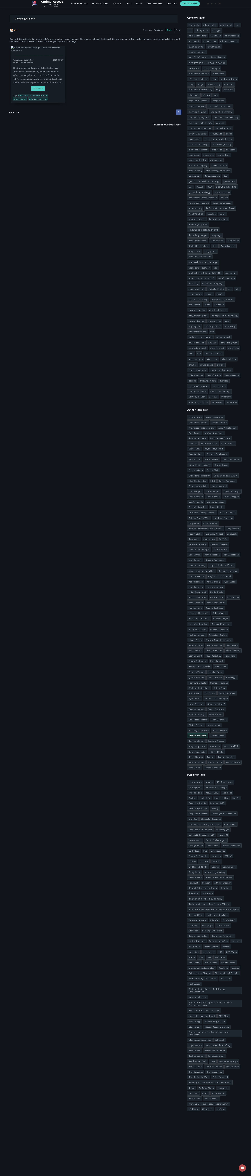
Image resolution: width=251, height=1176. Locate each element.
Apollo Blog (212, 792)
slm (199, 353)
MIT (220, 952)
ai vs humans (229, 41)
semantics (233, 348)
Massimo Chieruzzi (199, 613)
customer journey (222, 144)
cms (216, 95)
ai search (194, 41)
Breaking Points (197, 803)
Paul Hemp (230, 656)
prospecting (214, 321)
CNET (212, 481)
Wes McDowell (233, 762)
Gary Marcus (233, 528)
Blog (139, 3)
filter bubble (219, 165)
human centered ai (199, 203)
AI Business (225, 782)
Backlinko (205, 798)
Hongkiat (193, 882)
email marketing (197, 160)
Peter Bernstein (200, 666)
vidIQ (205, 1093)
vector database (197, 391)
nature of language (212, 283)
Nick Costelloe (214, 650)
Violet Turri (215, 762)
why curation (198, 402)
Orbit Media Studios (200, 973)
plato (207, 304)
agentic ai (226, 25)
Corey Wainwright (198, 486)
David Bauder (196, 496)
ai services (209, 41)
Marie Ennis (216, 592)
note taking (195, 294)
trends (192, 380)
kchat (222, 214)
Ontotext (223, 968)
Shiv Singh (196, 725)
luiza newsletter (198, 936)
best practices (228, 79)
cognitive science (199, 100)
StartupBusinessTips (200, 1040)
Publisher (158, 30)
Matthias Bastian (198, 624)
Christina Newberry (199, 475)
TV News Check (206, 1088)
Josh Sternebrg (197, 565)
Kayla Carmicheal (219, 576)
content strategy (200, 122)
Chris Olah (212, 470)
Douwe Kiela (216, 507)
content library (29, 95)
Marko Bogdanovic (216, 602)
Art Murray (194, 433)
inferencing (195, 208)
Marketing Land (197, 941)
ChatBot (193, 819)
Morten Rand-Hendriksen (218, 640)
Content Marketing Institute (204, 824)
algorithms (196, 46)
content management (199, 117)
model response (226, 278)
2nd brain (194, 25)
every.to (216, 856)
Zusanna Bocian (213, 767)
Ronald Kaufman (227, 693)
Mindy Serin (195, 640)
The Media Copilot (199, 1077)
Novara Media (228, 962)
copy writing (197, 133)
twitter (224, 380)
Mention (194, 952)
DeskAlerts (212, 845)
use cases (219, 386)
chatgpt (194, 95)
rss (212, 331)
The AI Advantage (228, 1061)
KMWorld (214, 920)
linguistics (216, 240)
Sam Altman (196, 703)
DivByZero (194, 851)
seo (191, 353)
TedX (212, 1061)
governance (229, 181)
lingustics (233, 240)
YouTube (221, 1109)
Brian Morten (211, 459)
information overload (220, 208)
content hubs (197, 111)
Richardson (194, 984)
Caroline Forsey (200, 464)
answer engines (197, 52)
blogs (200, 84)
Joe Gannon (194, 554)
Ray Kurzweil (215, 677)
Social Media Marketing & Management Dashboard (209, 1033)
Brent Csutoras (217, 454)
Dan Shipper (195, 491)
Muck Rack (220, 957)
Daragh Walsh (196, 845)
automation (218, 73)
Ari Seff (227, 792)
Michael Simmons (219, 629)
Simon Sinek (213, 725)
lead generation (197, 240)
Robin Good (219, 688)
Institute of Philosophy (205, 898)
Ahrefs (209, 782)
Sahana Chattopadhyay (216, 698)
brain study (213, 84)
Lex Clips (207, 925)
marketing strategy (203, 262)
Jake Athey (209, 539)
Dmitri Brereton (215, 502)
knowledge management (203, 229)
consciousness (196, 106)
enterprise (216, 160)
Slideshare (194, 1027)
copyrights (216, 133)
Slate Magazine (215, 1021)
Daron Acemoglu (232, 491)
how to (224, 197)
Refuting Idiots (197, 683)
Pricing (117, 3)
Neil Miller (195, 650)
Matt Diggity (220, 613)
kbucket (211, 214)
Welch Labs (194, 1098)
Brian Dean (194, 459)
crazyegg (223, 835)
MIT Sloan (231, 952)
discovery (208, 155)
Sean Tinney (215, 714)
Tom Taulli (231, 746)
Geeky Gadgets (198, 866)
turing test (208, 380)
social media (213, 353)
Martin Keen (195, 608)
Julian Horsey (227, 570)
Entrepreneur (218, 851)
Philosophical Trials (226, 973)
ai (190, 30)
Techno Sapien (196, 1056)
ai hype (216, 30)
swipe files (206, 364)
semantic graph (229, 342)
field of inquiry (198, 165)
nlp (237, 289)
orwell (220, 294)
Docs (129, 3)
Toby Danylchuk (197, 746)
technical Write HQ (215, 1050)
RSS (15, 30)
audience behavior (199, 73)
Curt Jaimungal (216, 840)
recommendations (197, 331)
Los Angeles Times (212, 930)
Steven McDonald (197, 735)
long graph (210, 251)
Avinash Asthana (197, 438)
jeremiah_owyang (197, 544)
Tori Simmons (196, 757)
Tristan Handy (196, 762)
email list (224, 155)
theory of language (220, 370)
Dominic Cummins (197, 507)
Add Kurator (190, 4)
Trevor (210, 757)
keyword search (197, 219)
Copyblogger (222, 829)
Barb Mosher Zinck (220, 438)
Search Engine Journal (204, 1010)
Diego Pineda (196, 502)
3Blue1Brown (195, 417)
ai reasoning (232, 35)
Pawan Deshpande (197, 661)
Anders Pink (195, 792)
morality (193, 283)
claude (206, 95)
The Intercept (214, 1072)
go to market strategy (204, 181)
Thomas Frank (217, 735)
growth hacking (226, 186)
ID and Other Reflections (203, 888)
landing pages (198, 235)
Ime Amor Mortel (214, 534)
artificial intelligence (207, 62)
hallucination (222, 192)
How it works (79, 3)
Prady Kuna (215, 671)
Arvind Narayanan (214, 433)
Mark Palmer (216, 597)
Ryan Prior (194, 698)
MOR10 (192, 957)
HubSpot (206, 882)
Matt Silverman (199, 618)
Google (215, 867)
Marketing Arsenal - (222, 936)
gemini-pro (194, 176)
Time (192, 1088)
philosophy (194, 304)
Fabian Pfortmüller (199, 518)
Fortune (204, 861)
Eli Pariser (228, 512)
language (216, 235)
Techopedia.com (216, 1056)
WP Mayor (193, 1109)
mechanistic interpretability (205, 273)
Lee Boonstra (196, 587)
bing (191, 84)
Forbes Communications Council (206, 528)
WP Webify (207, 1109)
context (220, 123)
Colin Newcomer (227, 481)
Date (169, 30)
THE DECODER (232, 1066)
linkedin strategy (199, 246)
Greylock (194, 872)
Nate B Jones (196, 645)
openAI (235, 968)
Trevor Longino (226, 757)
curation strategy (199, 144)
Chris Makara (196, 470)
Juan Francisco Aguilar (201, 571)
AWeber (192, 798)
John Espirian (212, 554)
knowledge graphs (198, 224)
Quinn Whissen (196, 677)
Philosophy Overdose (202, 978)
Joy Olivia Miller (221, 565)
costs (229, 133)
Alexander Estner (198, 422)
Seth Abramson (219, 719)
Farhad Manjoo (223, 518)
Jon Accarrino (231, 554)
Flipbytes (194, 523)
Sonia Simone (220, 730)
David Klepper (231, 496)
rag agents (194, 326)
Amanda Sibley (219, 422)
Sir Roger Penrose (199, 730)
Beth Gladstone (209, 443)
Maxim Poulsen (220, 624)
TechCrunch (194, 1050)
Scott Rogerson (216, 709)
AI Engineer (195, 787)
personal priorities (222, 299)
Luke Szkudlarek (197, 592)
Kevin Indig (213, 581)
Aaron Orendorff (214, 417)
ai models (215, 35)
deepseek (230, 149)
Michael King (197, 629)
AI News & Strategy (216, 787)
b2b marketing (37, 98)
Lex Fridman (223, 925)
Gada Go (216, 861)
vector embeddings (220, 391)
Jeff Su (223, 539)
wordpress (217, 402)
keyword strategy (218, 219)
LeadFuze (193, 925)
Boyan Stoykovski (214, 448)
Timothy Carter (216, 741)
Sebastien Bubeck (198, 719)
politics (219, 304)
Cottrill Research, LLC (201, 835)
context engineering (200, 128)
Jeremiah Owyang (197, 920)
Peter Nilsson (196, 672)
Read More (38, 88)
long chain (194, 251)
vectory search (197, 396)
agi (237, 25)
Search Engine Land (202, 1016)
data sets (216, 149)
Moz (209, 957)
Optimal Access (173, 124)
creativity (194, 139)
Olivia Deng (195, 656)
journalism (196, 213)
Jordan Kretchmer (215, 560)
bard (214, 79)
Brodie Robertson (198, 808)
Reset (205, 410)
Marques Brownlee (218, 941)
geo (225, 176)
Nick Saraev (211, 962)
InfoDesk (231, 534)
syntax (220, 364)
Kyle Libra (229, 581)
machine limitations (200, 256)
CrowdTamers (195, 840)
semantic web (217, 348)
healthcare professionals (203, 197)
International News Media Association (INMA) (214, 909)
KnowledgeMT (229, 920)
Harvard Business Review (219, 877)
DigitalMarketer (231, 845)
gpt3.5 (199, 187)
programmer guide (198, 315)
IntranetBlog (196, 915)
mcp (215, 267)
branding (229, 84)
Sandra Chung (216, 703)
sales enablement (200, 337)
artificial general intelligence (207, 57)
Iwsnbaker (194, 539)
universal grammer (199, 386)
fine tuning (195, 170)
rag (227, 321)
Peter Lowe (220, 666)
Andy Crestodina (227, 428)
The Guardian (196, 1072)
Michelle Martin (218, 635)
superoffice (195, 1045)
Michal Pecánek (197, 635)
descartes (194, 155)
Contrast (230, 824)
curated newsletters (218, 139)
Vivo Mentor (218, 1093)
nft (230, 289)
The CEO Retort (214, 1066)
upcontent (223, 1088)
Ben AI (235, 798)
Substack (219, 1040)
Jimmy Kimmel (221, 549)
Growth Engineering (215, 872)
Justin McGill (196, 576)
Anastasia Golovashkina (201, 428)
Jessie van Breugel (199, 549)
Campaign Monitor (198, 813)
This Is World (220, 1077)
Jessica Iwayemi (219, 544)
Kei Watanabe (196, 581)
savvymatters (197, 997)
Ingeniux (193, 893)
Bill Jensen (227, 443)
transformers (214, 375)
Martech (236, 941)
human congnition (222, 203)
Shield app (194, 1021)
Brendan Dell (196, 454)
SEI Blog (223, 1016)
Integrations (100, 3)
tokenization (196, 375)
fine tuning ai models (218, 170)
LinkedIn (193, 930)
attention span (211, 68)
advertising (209, 25)
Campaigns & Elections (223, 813)
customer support (198, 149)
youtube (232, 402)
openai (209, 294)
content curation (219, 106)
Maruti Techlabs (214, 608)
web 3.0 (213, 396)
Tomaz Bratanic (197, 752)
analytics (213, 46)
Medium (226, 946)
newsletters (216, 288)
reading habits (213, 326)
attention (194, 68)
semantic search (197, 348)
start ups (212, 359)
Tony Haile (216, 751)
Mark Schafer (196, 602)
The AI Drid (195, 1066)
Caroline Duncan (231, 459)
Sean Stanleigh (197, 714)
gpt (190, 187)
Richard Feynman (219, 683)
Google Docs (229, 867)
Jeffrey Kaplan (217, 914)
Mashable (194, 946)
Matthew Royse (220, 618)
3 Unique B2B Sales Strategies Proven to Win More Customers (38, 55)
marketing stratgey (199, 267)
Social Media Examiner (217, 1027)
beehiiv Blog (221, 798)
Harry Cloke (195, 534)
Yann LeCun (194, 767)
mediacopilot (211, 946)
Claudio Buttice (197, 481)
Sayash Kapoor (196, 709)
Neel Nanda (232, 645)
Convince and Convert (200, 829)
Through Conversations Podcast (210, 1082)
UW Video (193, 1093)
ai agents (201, 30)
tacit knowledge (197, 370)
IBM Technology (222, 882)
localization (228, 246)
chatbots (228, 89)
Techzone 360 (197, 1061)
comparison (218, 100)
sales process (196, 342)
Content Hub (154, 3)
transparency (232, 375)
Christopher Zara (225, 475)
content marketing (226, 117)
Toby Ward (214, 746)
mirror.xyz (209, 952)
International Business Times (209, 904)
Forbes (192, 861)
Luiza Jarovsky (215, 587)
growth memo (195, 877)
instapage (207, 893)
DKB (205, 851)
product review (197, 310)
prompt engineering (224, 315)
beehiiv (193, 443)
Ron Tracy (210, 693)
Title (178, 30)
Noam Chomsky (233, 650)
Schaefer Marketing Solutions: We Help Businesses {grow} (210, 1003)
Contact (172, 3)
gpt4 (209, 187)
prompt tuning (196, 321)
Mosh (201, 957)
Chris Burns (221, 465)
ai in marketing (197, 35)
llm (215, 246)
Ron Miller (194, 693)
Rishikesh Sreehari (199, 688)
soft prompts (196, 359)
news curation (196, 289)
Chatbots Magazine (211, 819)
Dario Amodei (213, 491)
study (192, 364)
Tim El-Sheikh (196, 741)
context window (223, 128)
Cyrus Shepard (219, 486)
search (212, 342)
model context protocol (201, 278)
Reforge (231, 677)
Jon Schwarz (195, 560)
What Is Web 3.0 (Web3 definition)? (208, 1104)
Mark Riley (233, 597)
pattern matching (198, 299)
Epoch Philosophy (198, 856)
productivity (218, 310)
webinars (226, 396)
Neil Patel (194, 962)
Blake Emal (194, 448)
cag (218, 89)
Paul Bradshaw (213, 656)
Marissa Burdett (197, 597)
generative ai (212, 176)
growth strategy (200, 192)
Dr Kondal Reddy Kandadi (202, 512)
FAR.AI (228, 856)
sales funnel (223, 337)
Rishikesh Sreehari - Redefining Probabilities (207, 990)
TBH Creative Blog (218, 1045)
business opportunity (200, 89)
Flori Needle (210, 523)
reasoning (230, 326)
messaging (230, 273)
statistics (228, 359)
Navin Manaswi (214, 645)
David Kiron (213, 496)
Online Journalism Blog (201, 968)
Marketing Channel (25, 18)
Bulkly (214, 808)
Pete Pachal (216, 661)
